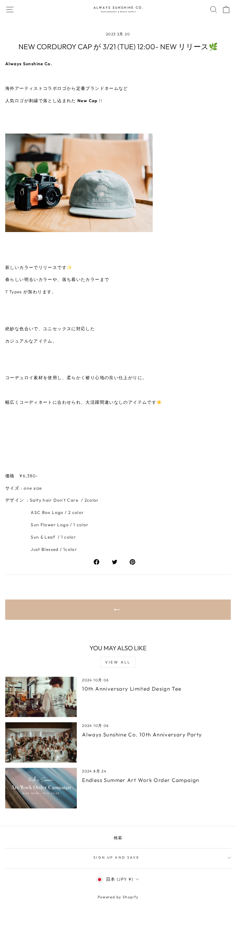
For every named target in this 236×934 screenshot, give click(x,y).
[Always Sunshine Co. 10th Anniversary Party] (41, 742)
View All (118, 662)
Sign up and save (116, 857)
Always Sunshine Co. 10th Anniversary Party (142, 734)
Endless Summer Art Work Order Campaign (140, 780)
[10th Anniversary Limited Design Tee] (41, 697)
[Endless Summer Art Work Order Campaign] (41, 788)
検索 (118, 837)
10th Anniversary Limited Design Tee (131, 688)
